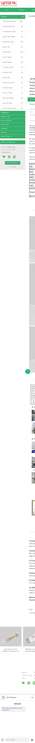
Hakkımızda (5, 112)
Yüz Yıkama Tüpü (13, 87)
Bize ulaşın (5, 124)
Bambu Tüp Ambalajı (13, 36)
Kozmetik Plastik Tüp (13, 26)
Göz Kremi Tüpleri (13, 67)
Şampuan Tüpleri (13, 93)
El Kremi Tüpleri (13, 62)
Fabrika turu (5, 116)
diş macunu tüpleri (13, 98)
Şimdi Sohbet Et (6, 136)
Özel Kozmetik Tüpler (13, 21)
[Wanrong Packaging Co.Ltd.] (4, 157)
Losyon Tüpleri (13, 57)
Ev (7, 10)
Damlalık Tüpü (13, 52)
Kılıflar (3, 132)
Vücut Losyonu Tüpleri (13, 108)
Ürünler (21, 10)
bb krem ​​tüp (13, 77)
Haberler (4, 128)
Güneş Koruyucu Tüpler (13, 82)
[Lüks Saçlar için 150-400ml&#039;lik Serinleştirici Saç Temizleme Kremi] (10, 637)
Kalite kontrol (6, 120)
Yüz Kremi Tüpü (13, 72)
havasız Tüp (13, 47)
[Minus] (32, 697)
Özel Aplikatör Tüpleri (13, 31)
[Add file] (2, 740)
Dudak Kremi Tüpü (13, 42)
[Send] (32, 740)
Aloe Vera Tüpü (13, 103)
